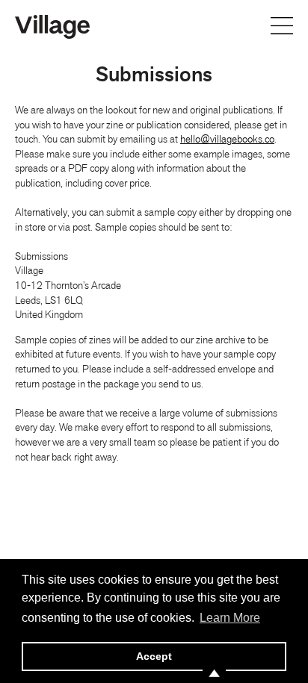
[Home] (52, 25)
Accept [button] (154, 656)
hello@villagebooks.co (227, 139)
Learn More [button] (230, 617)
